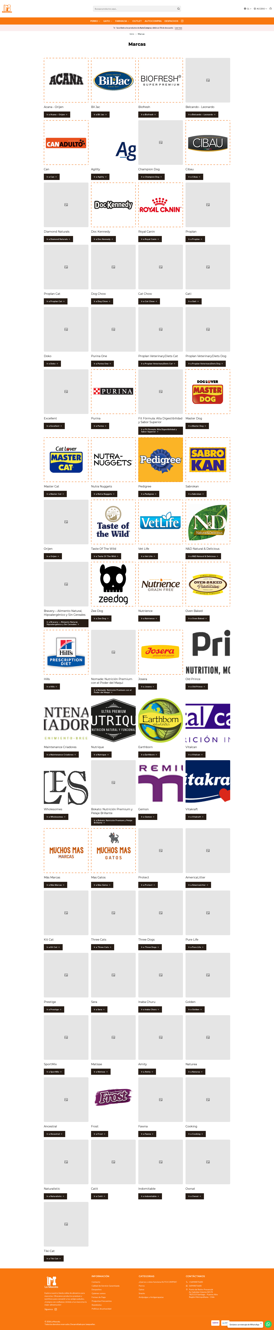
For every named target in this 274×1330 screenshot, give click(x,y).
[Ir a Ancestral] (66, 1099)
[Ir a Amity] (160, 1037)
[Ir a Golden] (208, 975)
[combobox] (137, 9)
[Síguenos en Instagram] (182, 21)
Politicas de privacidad (101, 1308)
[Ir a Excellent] (66, 391)
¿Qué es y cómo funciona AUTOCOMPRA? (158, 1282)
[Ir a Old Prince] (208, 652)
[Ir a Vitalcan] (208, 720)
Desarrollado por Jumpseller (82, 1324)
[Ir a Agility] (113, 142)
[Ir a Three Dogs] (160, 913)
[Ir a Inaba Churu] (160, 975)
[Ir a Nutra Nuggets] (113, 459)
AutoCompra (153, 21)
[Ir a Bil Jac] (113, 80)
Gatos (141, 1289)
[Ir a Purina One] (113, 329)
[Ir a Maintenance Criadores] (66, 720)
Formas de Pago (99, 1297)
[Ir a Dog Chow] (113, 267)
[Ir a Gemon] (160, 782)
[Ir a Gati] (208, 267)
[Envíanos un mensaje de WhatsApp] (268, 1324)
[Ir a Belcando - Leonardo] (208, 80)
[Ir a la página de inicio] (7, 8)
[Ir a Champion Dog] (160, 142)
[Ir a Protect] (160, 850)
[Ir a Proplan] (208, 205)
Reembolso (97, 1305)
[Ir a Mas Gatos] (113, 850)
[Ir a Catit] (113, 1162)
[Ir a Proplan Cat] (66, 267)
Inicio (132, 34)
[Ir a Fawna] (160, 1099)
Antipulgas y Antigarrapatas (151, 1297)
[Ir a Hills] (66, 652)
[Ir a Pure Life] (208, 913)
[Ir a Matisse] (113, 1037)
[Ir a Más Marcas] (66, 850)
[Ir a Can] (66, 142)
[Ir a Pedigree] (160, 459)
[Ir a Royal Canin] (160, 205)
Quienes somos (99, 1293)
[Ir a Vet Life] (160, 522)
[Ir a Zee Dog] (113, 584)
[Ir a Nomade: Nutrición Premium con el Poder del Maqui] (113, 652)
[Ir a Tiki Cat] (66, 1224)
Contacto (96, 1282)
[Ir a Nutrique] (113, 720)
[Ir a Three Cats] (113, 913)
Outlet (137, 21)
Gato (106, 21)
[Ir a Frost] (113, 1099)
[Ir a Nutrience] (160, 584)
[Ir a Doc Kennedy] (113, 205)
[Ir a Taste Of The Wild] (113, 522)
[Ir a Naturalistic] (66, 1162)
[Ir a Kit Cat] (66, 913)
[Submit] (178, 9)
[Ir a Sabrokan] (208, 459)
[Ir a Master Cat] (66, 459)
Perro (94, 21)
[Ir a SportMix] (66, 1037)
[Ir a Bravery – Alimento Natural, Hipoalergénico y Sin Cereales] (66, 584)
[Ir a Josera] (160, 652)
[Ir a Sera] (113, 975)
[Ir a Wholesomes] (66, 782)
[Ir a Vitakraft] (208, 782)
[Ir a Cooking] (208, 1099)
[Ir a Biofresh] (160, 80)
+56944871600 (196, 1282)
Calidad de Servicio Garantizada (105, 1286)
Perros (142, 1286)
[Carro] (270, 9)
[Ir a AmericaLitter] (208, 850)
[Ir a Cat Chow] (160, 267)
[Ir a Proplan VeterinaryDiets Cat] (160, 329)
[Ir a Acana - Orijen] (66, 80)
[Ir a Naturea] (208, 1037)
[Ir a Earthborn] (160, 720)
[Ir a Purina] (113, 391)
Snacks (142, 1293)
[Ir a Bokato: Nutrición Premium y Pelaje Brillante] (113, 782)
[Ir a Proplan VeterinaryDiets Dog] (208, 329)
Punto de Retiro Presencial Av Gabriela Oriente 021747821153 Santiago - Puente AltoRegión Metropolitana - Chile (203, 1293)
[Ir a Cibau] (208, 142)
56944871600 (195, 1286)
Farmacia (121, 21)
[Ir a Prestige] (66, 975)
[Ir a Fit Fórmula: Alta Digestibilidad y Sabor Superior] (160, 391)
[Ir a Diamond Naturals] (66, 205)
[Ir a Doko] (66, 329)
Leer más (167, 28)
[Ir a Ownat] (208, 1162)
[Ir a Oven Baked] (208, 584)
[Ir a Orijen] (66, 522)
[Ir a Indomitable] (160, 1162)
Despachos (171, 21)
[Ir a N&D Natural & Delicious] (208, 522)
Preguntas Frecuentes (102, 1301)
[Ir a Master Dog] (208, 391)
